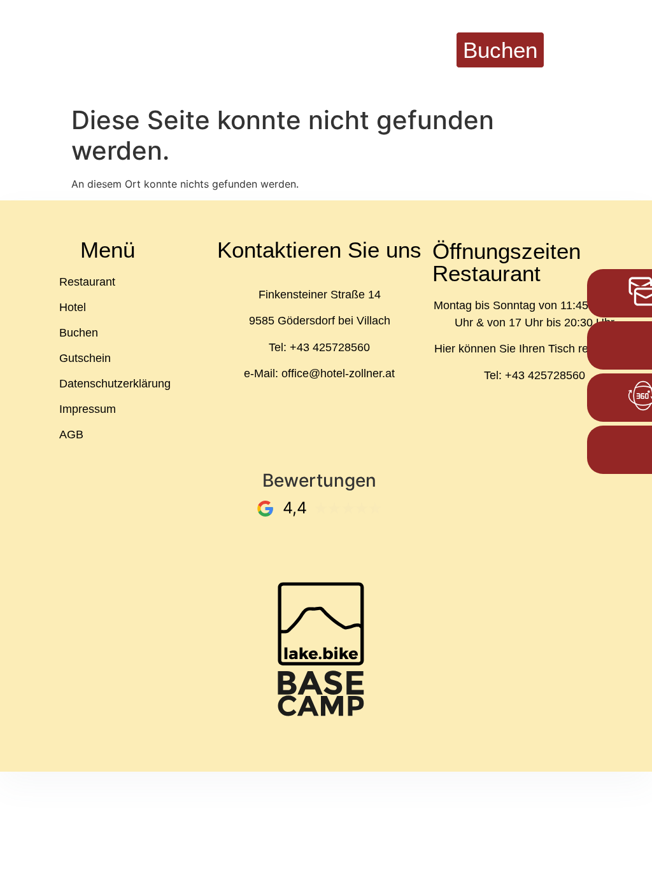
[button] (604, 50)
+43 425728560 (330, 347)
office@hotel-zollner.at (338, 373)
